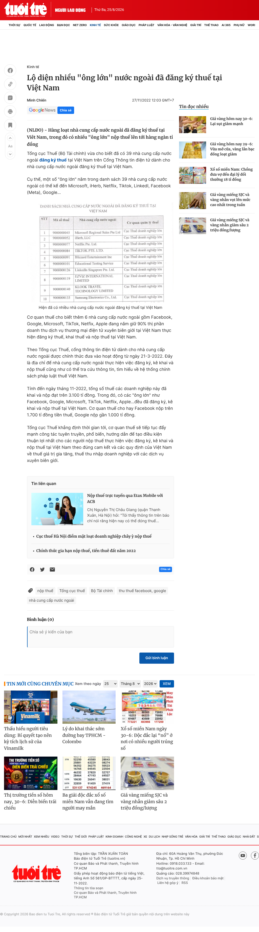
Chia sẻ (66, 110)
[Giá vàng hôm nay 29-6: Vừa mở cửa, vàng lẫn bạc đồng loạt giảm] (192, 149)
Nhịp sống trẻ (172, 836)
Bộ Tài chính (102, 590)
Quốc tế (30, 25)
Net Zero (80, 25)
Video (55, 836)
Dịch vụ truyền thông (172, 878)
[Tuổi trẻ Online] (37, 873)
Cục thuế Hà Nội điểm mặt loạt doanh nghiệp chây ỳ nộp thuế (94, 536)
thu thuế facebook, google (142, 590)
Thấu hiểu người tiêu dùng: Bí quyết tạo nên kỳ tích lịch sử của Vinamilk (28, 738)
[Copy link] (10, 85)
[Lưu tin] (10, 126)
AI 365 (226, 25)
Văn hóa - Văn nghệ (172, 25)
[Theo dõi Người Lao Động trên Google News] (42, 110)
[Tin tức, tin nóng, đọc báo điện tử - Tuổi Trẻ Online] (29, 9)
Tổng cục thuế (72, 590)
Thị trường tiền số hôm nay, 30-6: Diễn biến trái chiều (30, 801)
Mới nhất (25, 836)
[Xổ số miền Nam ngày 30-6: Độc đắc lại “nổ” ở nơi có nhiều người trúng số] (147, 707)
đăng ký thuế (53, 160)
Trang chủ (8, 836)
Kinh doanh (114, 836)
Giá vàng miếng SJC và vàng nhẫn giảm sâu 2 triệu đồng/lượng (229, 225)
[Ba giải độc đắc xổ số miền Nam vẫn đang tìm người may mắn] (89, 773)
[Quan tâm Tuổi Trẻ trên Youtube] (243, 856)
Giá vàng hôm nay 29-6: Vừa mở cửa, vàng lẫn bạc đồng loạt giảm (232, 149)
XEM (167, 684)
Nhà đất (249, 836)
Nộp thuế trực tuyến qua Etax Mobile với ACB (125, 498)
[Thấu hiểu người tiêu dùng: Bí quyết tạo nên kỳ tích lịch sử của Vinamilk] (30, 707)
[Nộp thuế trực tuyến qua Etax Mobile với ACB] (57, 509)
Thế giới (81, 836)
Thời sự (14, 25)
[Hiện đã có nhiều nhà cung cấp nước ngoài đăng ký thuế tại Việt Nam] (100, 252)
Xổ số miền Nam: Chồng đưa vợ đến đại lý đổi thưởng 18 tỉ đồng (231, 174)
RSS (185, 883)
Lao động (46, 25)
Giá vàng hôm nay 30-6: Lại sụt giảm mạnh (231, 121)
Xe (145, 836)
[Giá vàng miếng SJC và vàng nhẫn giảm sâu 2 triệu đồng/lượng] (192, 225)
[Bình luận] (10, 98)
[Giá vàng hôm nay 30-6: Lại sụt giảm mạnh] (192, 124)
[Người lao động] (70, 9)
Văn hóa (191, 836)
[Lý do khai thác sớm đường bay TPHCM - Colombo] (89, 707)
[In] (10, 112)
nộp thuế (45, 590)
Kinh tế (95, 25)
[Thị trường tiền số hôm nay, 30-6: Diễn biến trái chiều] (30, 773)
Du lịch (154, 836)
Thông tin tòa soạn (88, 888)
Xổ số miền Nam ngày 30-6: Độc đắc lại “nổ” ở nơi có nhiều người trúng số (147, 738)
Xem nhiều (41, 836)
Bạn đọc (63, 25)
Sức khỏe (111, 25)
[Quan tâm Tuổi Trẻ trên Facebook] (255, 856)
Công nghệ (133, 836)
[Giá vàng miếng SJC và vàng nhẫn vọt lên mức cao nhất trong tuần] (192, 200)
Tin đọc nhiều (194, 106)
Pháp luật (146, 25)
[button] (10, 138)
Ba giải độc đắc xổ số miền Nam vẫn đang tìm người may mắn (88, 801)
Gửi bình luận (156, 658)
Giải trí (195, 25)
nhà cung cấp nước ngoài (51, 600)
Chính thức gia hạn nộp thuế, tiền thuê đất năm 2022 (86, 551)
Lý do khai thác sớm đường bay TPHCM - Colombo (84, 735)
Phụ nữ (239, 25)
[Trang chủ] (5, 25)
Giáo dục (129, 25)
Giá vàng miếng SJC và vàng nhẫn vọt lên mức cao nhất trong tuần (230, 199)
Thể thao (211, 25)
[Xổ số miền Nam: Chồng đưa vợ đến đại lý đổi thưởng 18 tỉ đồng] (192, 175)
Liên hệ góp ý (167, 883)
